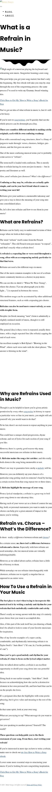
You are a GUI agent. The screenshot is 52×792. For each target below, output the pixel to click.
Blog (8, 12)
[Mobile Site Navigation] (1, 6)
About (9, 16)
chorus (46, 537)
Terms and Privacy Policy (34, 785)
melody (40, 468)
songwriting (19, 119)
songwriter (28, 411)
